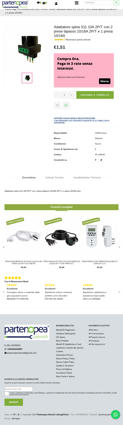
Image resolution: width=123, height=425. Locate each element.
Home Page (10, 9)
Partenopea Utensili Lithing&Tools (53, 414)
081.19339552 (14, 345)
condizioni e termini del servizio (69, 348)
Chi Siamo (60, 337)
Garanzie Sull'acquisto (65, 333)
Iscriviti (13, 402)
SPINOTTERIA (48, 9)
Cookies (59, 351)
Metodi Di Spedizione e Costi (68, 344)
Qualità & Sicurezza (65, 366)
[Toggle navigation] (76, 3)
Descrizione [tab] (29, 177)
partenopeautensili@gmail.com (22, 353)
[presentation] (119, 247)
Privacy (42, 393)
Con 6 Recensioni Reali (16, 281)
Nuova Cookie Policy (65, 362)
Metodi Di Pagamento (65, 330)
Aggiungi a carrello (95, 95)
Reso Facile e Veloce (65, 376)
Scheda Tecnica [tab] (54, 177)
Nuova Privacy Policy (65, 358)
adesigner (16, 418)
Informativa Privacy (64, 355)
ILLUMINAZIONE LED (28, 9)
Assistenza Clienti (64, 373)
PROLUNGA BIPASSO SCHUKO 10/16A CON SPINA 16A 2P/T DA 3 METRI (23, 262)
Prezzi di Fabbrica (64, 369)
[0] (38, 3)
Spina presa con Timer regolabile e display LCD (99, 262)
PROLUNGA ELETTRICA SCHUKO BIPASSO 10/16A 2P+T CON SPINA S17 (61, 262)
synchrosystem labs (107, 414)
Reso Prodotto (62, 341)
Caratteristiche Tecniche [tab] (87, 177)
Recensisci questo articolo (78, 39)
